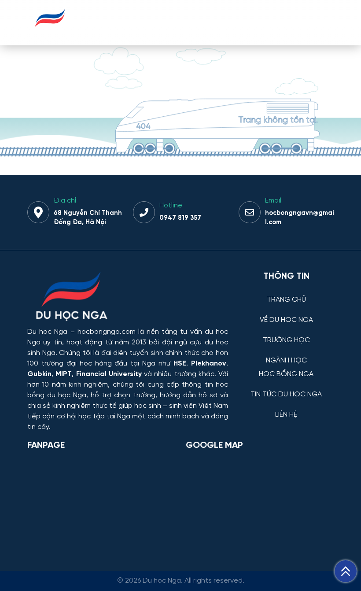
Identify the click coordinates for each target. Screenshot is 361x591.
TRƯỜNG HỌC (286, 340)
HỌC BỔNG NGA (286, 374)
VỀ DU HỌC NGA (286, 320)
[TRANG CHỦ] (286, 293)
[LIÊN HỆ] (286, 408)
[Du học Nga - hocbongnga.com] (50, 32)
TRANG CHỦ (286, 299)
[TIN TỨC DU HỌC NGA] (286, 387)
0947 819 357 (180, 218)
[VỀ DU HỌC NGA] (286, 313)
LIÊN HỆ (286, 414)
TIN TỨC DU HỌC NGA (286, 394)
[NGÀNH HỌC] (286, 354)
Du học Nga (47, 332)
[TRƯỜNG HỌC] (286, 333)
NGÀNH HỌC (286, 360)
